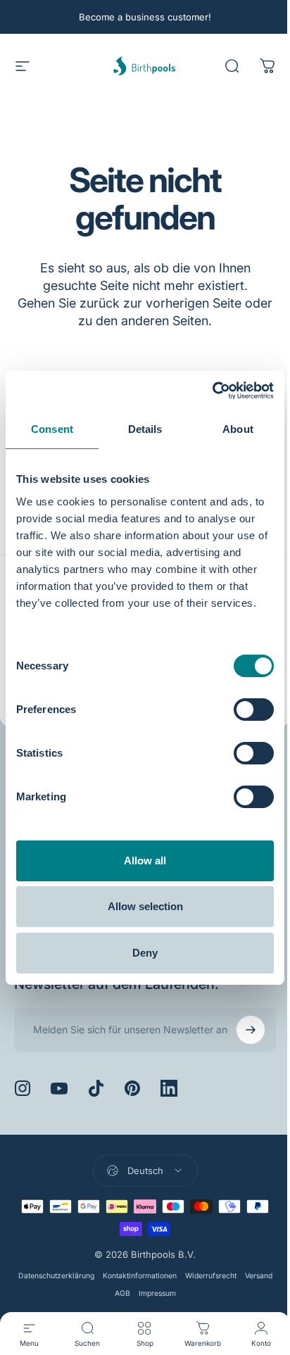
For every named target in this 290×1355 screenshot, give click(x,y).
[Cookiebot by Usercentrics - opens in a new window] (212, 391)
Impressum (170, 1293)
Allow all (145, 860)
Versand (105, 1293)
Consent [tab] (52, 429)
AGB (135, 1293)
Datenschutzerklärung (69, 1275)
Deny (145, 953)
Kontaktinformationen (152, 1275)
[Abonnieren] (240, 1030)
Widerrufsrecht (223, 1275)
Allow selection (145, 906)
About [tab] (237, 429)
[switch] (254, 709)
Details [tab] (145, 429)
